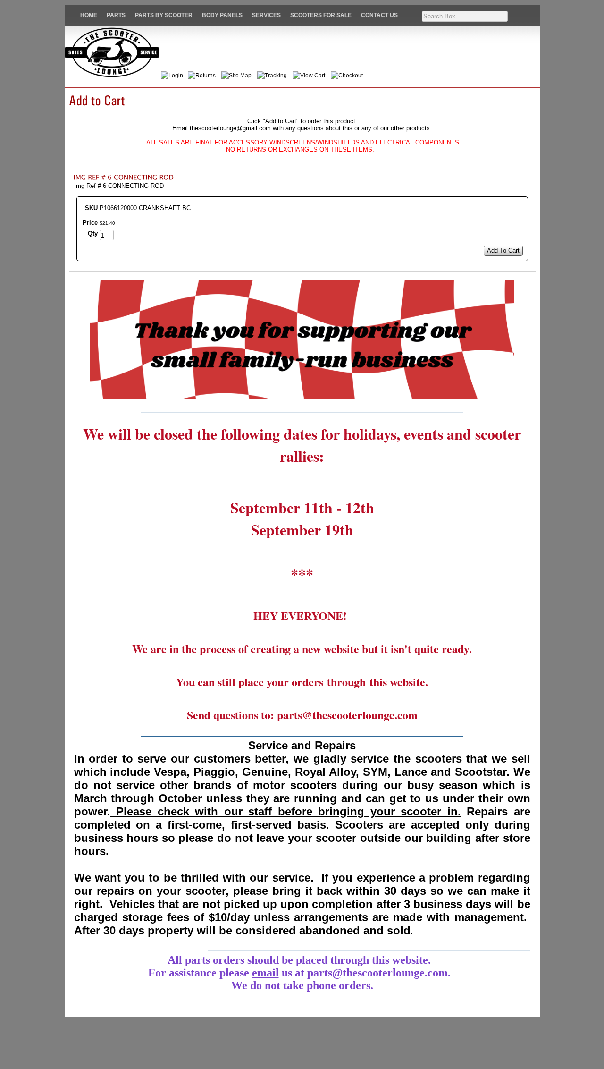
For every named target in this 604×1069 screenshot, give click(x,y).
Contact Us (379, 15)
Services (266, 15)
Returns (205, 75)
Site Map (240, 75)
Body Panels (222, 15)
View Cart (312, 75)
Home (88, 15)
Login (177, 75)
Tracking (276, 75)
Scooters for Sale (321, 15)
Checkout (350, 75)
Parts (116, 15)
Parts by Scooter (164, 15)
